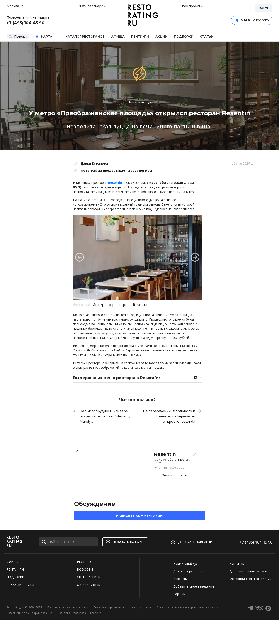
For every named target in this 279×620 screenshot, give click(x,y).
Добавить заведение (196, 542)
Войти (264, 8)
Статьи (206, 37)
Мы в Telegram (254, 20)
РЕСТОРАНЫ (86, 562)
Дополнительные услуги (248, 571)
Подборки (183, 37)
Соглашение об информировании (29, 613)
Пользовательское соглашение (67, 607)
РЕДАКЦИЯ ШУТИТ (21, 585)
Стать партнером (92, 6)
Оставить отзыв (89, 585)
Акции (161, 37)
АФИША (13, 562)
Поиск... (20, 37)
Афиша (118, 37)
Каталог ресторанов (85, 37)
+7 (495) (256, 542)
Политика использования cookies (79, 613)
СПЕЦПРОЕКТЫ (89, 577)
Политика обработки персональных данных (122, 607)
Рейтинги (140, 37)
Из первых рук (139, 102)
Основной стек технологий (251, 579)
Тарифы (179, 594)
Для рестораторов (187, 571)
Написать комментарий (139, 516)
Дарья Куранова (94, 163)
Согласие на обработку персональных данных (187, 607)
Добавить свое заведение (193, 586)
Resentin (115, 183)
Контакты (237, 563)
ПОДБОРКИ (16, 577)
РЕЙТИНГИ (15, 569)
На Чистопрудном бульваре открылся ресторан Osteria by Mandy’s (105, 416)
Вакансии (180, 579)
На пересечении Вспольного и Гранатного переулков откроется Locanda (169, 416)
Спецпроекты (191, 6)
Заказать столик (174, 475)
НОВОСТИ (85, 569)
